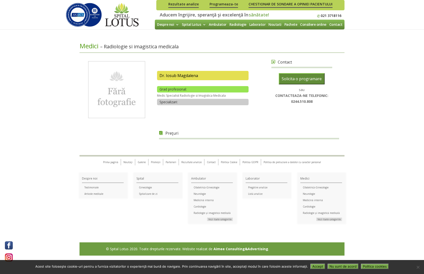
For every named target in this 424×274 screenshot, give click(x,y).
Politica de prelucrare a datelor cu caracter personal (292, 162)
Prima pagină (110, 162)
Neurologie (200, 194)
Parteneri (171, 162)
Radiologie (237, 24)
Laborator (257, 24)
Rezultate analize (183, 4)
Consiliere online (313, 24)
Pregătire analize (257, 187)
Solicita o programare (302, 78)
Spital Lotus (191, 24)
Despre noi (165, 24)
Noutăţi (127, 162)
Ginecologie (145, 187)
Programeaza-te (224, 4)
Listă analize (255, 194)
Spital (140, 178)
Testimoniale (91, 187)
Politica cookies (375, 266)
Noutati (274, 24)
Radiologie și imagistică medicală (212, 213)
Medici (304, 178)
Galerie (142, 162)
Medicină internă (204, 200)
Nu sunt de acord (343, 266)
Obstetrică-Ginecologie (206, 187)
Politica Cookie (229, 162)
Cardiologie (200, 206)
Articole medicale (93, 194)
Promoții (155, 162)
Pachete (290, 24)
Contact (336, 24)
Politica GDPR (250, 162)
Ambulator (217, 24)
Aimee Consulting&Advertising (240, 249)
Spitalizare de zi (148, 194)
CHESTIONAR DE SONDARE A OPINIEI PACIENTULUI (290, 4)
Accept (317, 266)
